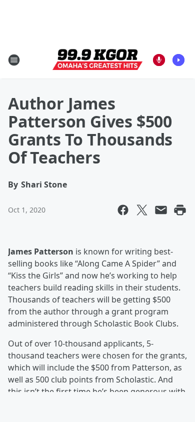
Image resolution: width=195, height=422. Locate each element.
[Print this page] (180, 210)
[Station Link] (97, 60)
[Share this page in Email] (161, 210)
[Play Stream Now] (178, 60)
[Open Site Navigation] (14, 60)
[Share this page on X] (142, 210)
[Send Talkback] (159, 60)
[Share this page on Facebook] (123, 210)
